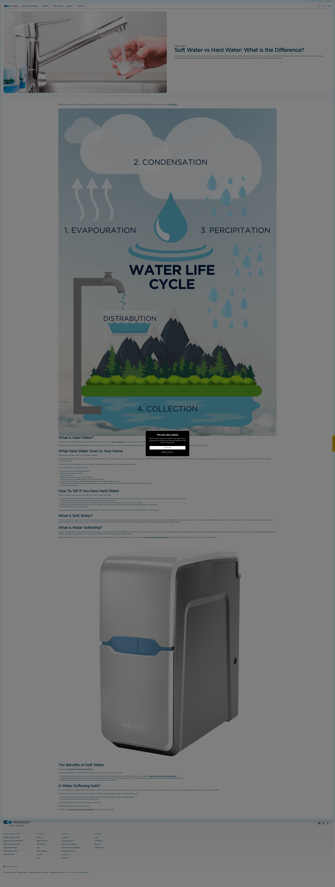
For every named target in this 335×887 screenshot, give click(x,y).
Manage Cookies (166, 452)
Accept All (167, 447)
